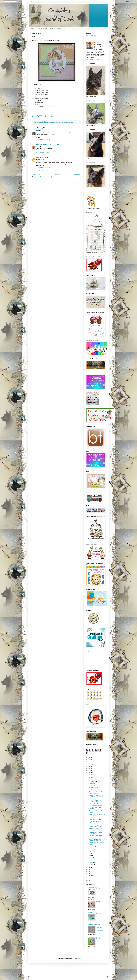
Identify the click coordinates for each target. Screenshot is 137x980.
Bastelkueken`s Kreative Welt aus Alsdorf (47, 144)
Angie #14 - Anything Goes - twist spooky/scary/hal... (96, 829)
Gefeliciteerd (92, 785)
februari (91, 862)
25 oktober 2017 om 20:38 (43, 139)
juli (90, 851)
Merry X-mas (99, 888)
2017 (89, 777)
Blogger (79, 958)
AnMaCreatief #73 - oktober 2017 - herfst (96, 833)
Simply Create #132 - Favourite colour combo (97, 815)
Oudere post (77, 174)
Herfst (90, 789)
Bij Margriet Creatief (93, 887)
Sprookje (98, 901)
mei (90, 855)
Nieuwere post (36, 174)
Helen (97, 42)
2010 (89, 880)
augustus (91, 849)
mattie (65, 122)
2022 (89, 766)
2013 (89, 873)
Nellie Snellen (70, 122)
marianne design (59, 122)
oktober (91, 783)
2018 (89, 775)
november (92, 781)
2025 (89, 759)
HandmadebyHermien (94, 937)
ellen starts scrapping (94, 924)
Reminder (98, 938)
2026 (89, 757)
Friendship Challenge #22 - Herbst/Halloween (44, 117)
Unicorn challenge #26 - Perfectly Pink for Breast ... (96, 825)
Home (32, 28)
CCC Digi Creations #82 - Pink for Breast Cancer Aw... (96, 840)
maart (90, 860)
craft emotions (39, 122)
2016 (89, 867)
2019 (89, 772)
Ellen (37, 130)
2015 (89, 869)
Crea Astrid (91, 900)
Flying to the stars (93, 787)
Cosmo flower (99, 913)
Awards (52, 28)
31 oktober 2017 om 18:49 (43, 167)
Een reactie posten (39, 171)
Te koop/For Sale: (42, 28)
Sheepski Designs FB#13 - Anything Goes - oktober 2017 (96, 797)
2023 (89, 764)
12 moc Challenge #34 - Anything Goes (95, 801)
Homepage (57, 174)
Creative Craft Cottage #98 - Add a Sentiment (96, 792)
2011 (89, 878)
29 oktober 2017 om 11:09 (43, 152)
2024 (89, 761)
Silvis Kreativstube (41, 157)
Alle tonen (103, 948)
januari (91, 864)
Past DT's (60, 28)
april (90, 857)
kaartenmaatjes (51, 122)
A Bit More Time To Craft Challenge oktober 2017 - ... (96, 804)
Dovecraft (45, 122)
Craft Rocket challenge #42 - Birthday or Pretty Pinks (96, 818)
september (92, 847)
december (92, 779)
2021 (89, 768)
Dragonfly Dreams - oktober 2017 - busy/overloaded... (96, 836)
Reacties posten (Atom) (46, 177)
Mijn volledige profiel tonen (93, 59)
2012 (89, 876)
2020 (89, 770)
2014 (89, 871)
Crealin (90, 912)
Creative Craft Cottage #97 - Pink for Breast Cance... (96, 811)
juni (90, 853)
